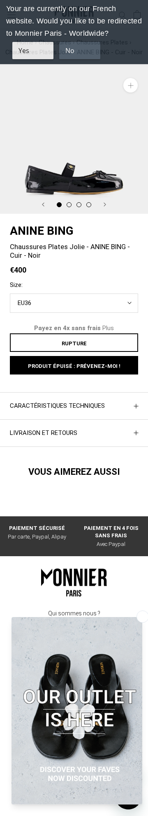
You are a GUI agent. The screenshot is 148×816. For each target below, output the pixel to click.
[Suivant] (105, 204)
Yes (23, 50)
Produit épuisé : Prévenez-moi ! (74, 366)
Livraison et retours (43, 433)
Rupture (74, 343)
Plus (108, 328)
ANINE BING (42, 231)
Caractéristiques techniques (57, 405)
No (69, 50)
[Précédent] (43, 204)
